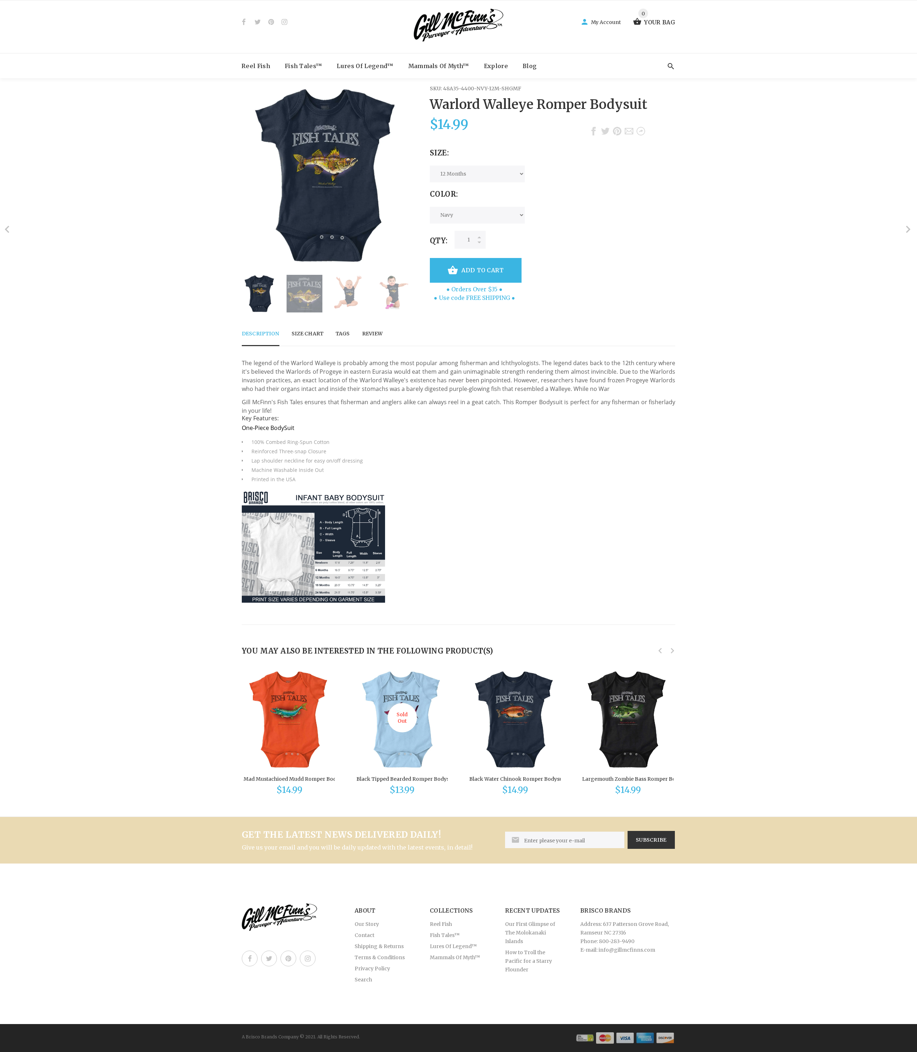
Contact (364, 935)
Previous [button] (251, 293)
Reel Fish (255, 66)
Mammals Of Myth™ (438, 66)
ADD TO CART (482, 270)
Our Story (367, 924)
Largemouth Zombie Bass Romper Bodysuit (636, 779)
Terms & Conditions (380, 957)
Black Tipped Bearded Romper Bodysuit (406, 779)
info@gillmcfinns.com (627, 950)
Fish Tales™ (303, 66)
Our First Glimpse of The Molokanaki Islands (530, 933)
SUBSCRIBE (651, 840)
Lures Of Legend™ (365, 66)
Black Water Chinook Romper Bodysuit (517, 779)
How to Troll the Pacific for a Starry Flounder (528, 961)
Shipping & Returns (379, 946)
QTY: (438, 240)
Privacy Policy (372, 968)
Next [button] (403, 293)
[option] (260, 293)
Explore (496, 66)
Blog (530, 66)
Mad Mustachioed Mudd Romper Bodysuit (296, 779)
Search (363, 979)
